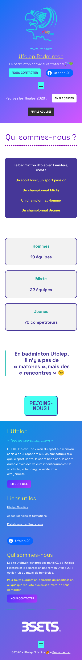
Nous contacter (22, 598)
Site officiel (19, 484)
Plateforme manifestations (25, 524)
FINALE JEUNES (64, 98)
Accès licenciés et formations (27, 516)
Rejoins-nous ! (41, 406)
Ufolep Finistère (17, 507)
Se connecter (61, 652)
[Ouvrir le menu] (41, 85)
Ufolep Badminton (41, 56)
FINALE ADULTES (41, 111)
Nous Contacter (25, 73)
